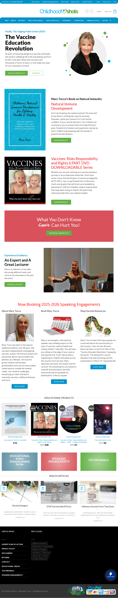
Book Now (59, 381)
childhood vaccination (39, 543)
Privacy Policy (8, 549)
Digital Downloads (15, 437)
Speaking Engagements (50, 2)
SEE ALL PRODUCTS (16, 73)
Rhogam (43, 550)
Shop (98, 2)
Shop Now (98, 367)
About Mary (35, 2)
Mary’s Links (75, 2)
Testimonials (8, 571)
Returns (5, 557)
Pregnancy (66, 20)
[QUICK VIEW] (15, 419)
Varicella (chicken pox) (39, 559)
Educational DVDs (44, 437)
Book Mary (64, 2)
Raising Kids (79, 20)
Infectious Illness (35, 20)
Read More (19, 386)
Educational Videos (11, 566)
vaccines (45, 556)
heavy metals (48, 546)
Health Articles (87, 2)
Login (99, 11)
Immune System (93, 20)
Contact (6, 562)
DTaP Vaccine (36, 546)
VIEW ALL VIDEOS (15, 284)
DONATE (36, 73)
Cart (115, 2)
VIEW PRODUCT (61, 140)
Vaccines (21, 20)
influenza (35, 550)
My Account (107, 2)
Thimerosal (46, 553)
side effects (36, 553)
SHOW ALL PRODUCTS (59, 233)
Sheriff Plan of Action (12, 544)
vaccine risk (36, 556)
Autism (105, 20)
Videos (13, 20)
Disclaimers (7, 553)
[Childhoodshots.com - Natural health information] (59, 10)
